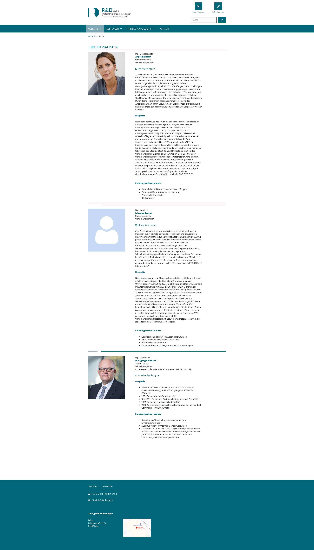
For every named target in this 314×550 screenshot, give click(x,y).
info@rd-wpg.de (105, 500)
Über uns (92, 36)
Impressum (93, 486)
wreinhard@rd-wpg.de (148, 375)
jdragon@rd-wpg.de (147, 224)
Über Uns (93, 28)
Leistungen (112, 28)
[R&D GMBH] (109, 12)
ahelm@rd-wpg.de (146, 68)
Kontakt (164, 28)
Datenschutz (107, 486)
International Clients (139, 28)
